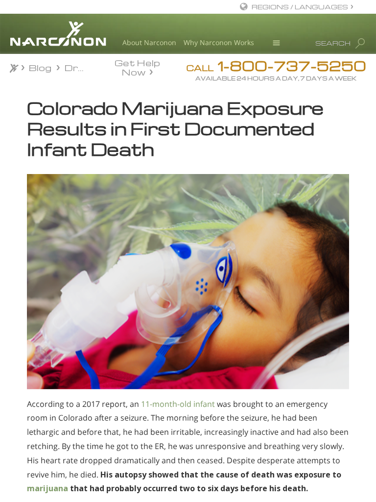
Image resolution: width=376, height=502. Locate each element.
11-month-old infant (178, 404)
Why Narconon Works (219, 42)
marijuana (47, 488)
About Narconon (149, 42)
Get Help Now (137, 66)
